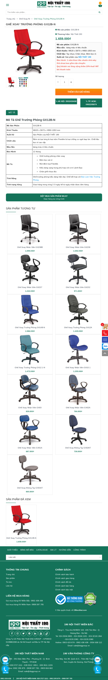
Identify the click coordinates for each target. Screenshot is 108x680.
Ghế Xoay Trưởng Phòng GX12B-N (21, 538)
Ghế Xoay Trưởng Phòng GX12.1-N (30, 367)
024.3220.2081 (71, 639)
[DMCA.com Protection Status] (90, 600)
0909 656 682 (47, 668)
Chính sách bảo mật (64, 590)
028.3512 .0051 (31, 665)
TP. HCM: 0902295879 (91, 102)
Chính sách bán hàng (64, 586)
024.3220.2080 (86, 639)
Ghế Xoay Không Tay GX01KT (30, 488)
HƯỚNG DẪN (65, 550)
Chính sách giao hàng (64, 578)
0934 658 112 (96, 642)
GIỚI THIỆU (12, 550)
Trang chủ (10, 574)
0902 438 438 (82, 642)
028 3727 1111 (29, 678)
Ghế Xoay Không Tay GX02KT (78, 448)
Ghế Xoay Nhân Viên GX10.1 (78, 367)
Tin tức (9, 582)
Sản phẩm (10, 578)
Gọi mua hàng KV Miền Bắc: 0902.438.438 (24, 601)
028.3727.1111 (16, 665)
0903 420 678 (69, 642)
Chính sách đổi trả (63, 582)
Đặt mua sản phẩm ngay (54, 197)
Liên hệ (9, 586)
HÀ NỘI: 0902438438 (67, 101)
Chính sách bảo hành (64, 574)
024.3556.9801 (65, 636)
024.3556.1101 (80, 636)
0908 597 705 (33, 668)
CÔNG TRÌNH (79, 550)
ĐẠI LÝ (53, 550)
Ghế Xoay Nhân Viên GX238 (78, 247)
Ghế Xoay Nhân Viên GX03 (29, 408)
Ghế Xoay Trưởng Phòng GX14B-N (30, 327)
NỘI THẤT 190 (84, 57)
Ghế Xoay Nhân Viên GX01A (30, 448)
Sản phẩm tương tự (20, 208)
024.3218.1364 (95, 636)
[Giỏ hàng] (100, 6)
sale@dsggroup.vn (81, 646)
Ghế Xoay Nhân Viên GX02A (78, 408)
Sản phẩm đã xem (18, 499)
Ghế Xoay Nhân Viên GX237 (30, 287)
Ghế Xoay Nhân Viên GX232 (78, 287)
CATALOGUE (42, 550)
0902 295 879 (19, 668)
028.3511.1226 (46, 665)
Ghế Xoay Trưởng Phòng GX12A (78, 327)
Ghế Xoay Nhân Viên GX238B (30, 247)
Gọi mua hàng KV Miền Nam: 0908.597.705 (25, 604)
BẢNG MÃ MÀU (27, 550)
